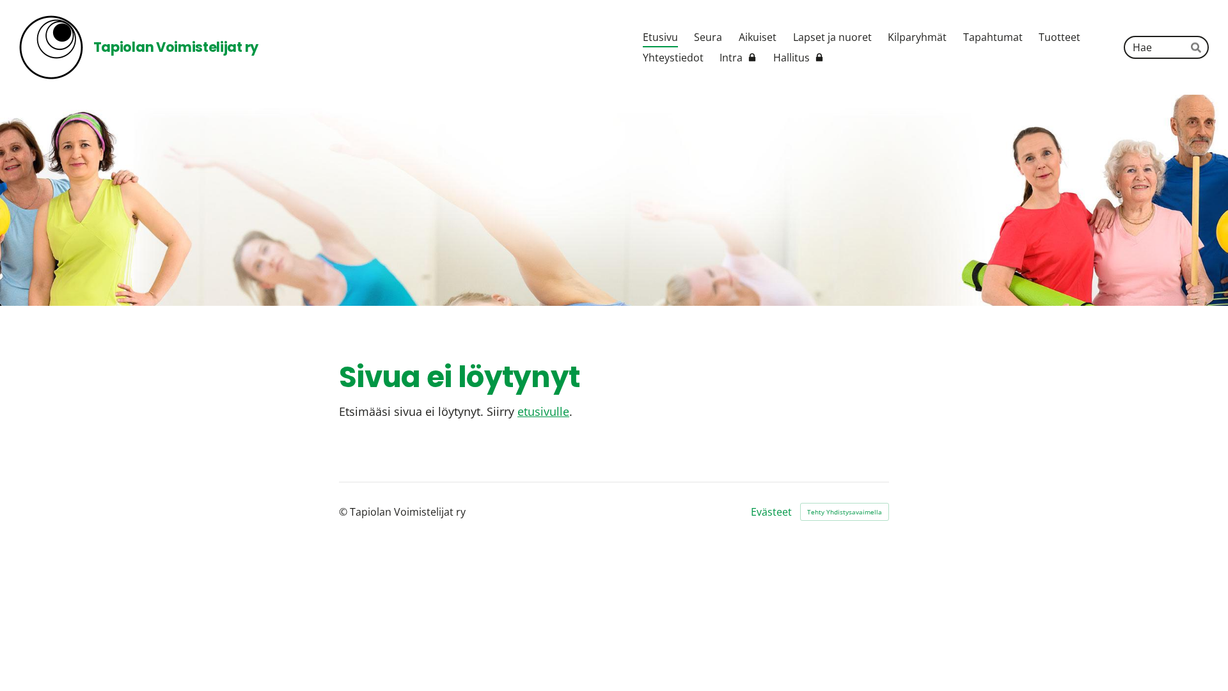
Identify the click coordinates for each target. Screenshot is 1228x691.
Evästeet (771, 512)
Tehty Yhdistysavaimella (844, 511)
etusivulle (543, 411)
